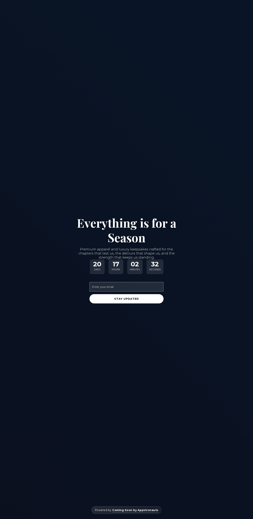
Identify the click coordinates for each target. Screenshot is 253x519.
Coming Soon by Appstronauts (135, 510)
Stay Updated (126, 298)
